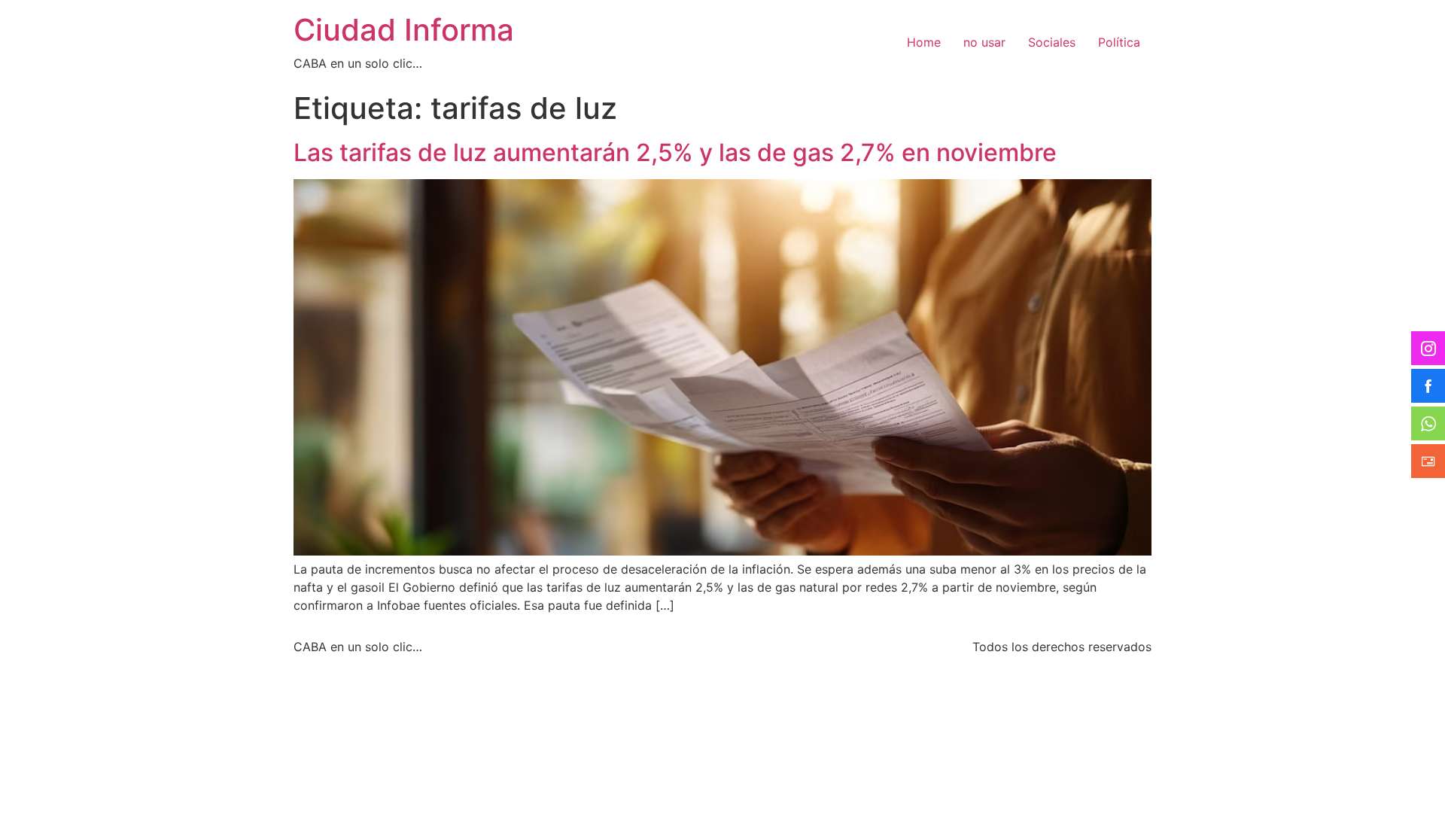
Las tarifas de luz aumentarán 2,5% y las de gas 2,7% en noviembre (675, 152)
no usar (984, 42)
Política (1119, 42)
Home (924, 42)
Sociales (1051, 42)
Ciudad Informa (404, 29)
